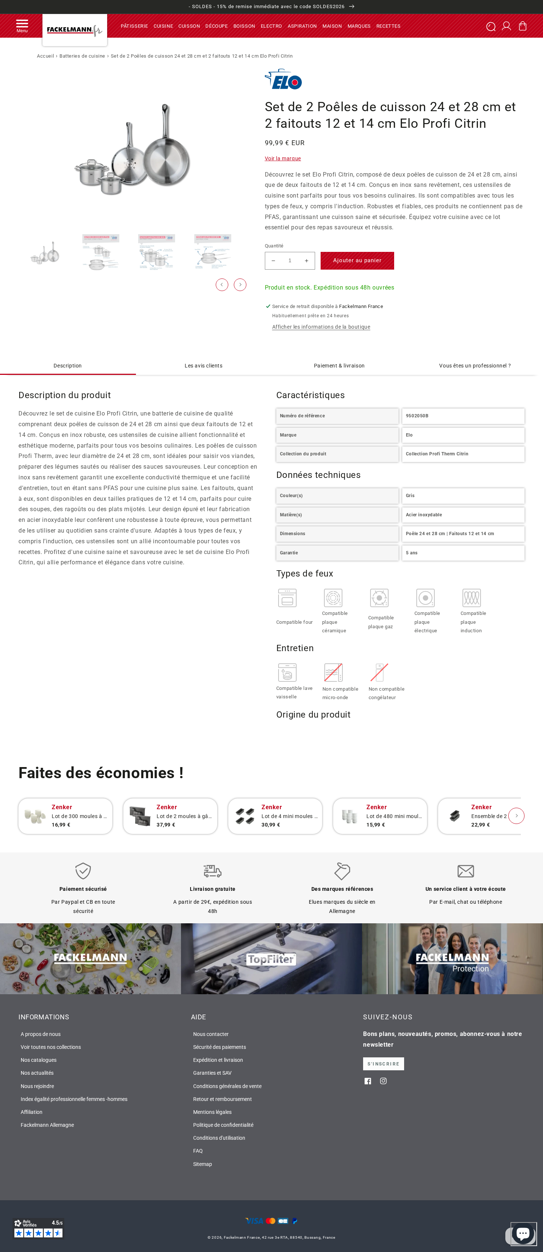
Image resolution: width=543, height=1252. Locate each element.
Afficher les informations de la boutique (321, 327)
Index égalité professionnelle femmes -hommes (74, 1099)
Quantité (274, 246)
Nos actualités (37, 1073)
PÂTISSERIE (134, 25)
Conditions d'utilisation (219, 1138)
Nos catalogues (39, 1060)
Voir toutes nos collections (51, 1047)
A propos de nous (41, 1034)
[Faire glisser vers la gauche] (222, 284)
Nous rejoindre (37, 1086)
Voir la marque (283, 158)
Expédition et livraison (218, 1060)
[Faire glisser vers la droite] (240, 284)
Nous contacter (211, 1034)
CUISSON (189, 25)
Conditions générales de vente (227, 1086)
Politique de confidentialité (223, 1125)
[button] (22, 26)
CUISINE (163, 25)
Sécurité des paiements (219, 1047)
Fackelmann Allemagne (47, 1125)
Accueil (45, 56)
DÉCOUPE (216, 25)
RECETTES (388, 25)
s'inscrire (384, 1064)
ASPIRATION (302, 25)
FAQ (198, 1151)
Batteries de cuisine (82, 56)
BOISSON (244, 25)
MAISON (332, 25)
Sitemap (202, 1164)
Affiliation (31, 1112)
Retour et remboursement (222, 1099)
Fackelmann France (242, 1237)
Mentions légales (212, 1112)
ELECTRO (271, 25)
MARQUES (359, 25)
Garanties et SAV (212, 1073)
